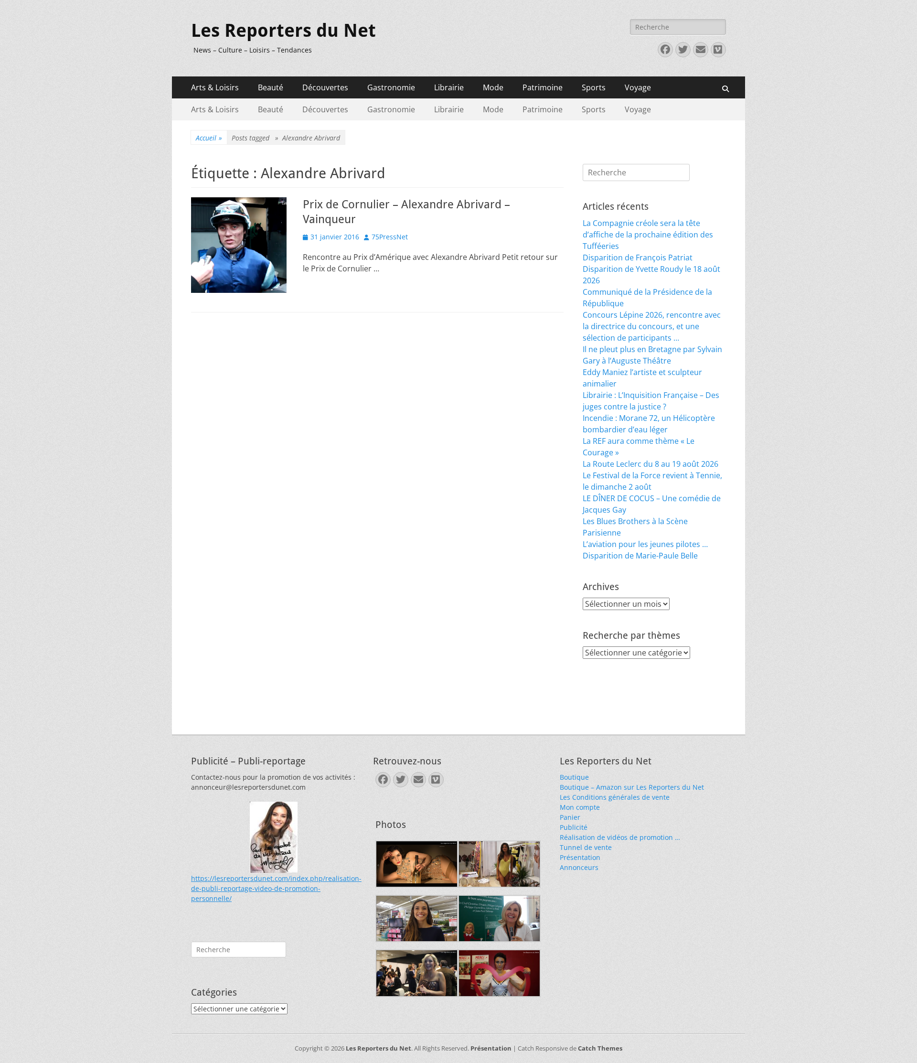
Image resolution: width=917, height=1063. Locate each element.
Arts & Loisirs (215, 87)
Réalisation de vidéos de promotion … (620, 837)
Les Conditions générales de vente (615, 797)
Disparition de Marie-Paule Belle (640, 555)
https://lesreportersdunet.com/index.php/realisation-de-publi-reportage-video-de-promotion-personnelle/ (276, 888)
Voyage (638, 87)
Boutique (574, 777)
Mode (493, 87)
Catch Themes (600, 1048)
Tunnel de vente (586, 847)
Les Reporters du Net (283, 30)
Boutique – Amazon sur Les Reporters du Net (632, 787)
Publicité (573, 827)
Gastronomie (391, 87)
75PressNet (390, 236)
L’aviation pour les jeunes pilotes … (645, 544)
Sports (594, 87)
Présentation (580, 857)
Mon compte (580, 807)
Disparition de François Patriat (638, 257)
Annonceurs (579, 867)
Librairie (449, 87)
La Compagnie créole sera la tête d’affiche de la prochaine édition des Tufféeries (648, 234)
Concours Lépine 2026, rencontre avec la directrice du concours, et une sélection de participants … (652, 326)
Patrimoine (542, 87)
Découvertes (325, 87)
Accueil (209, 137)
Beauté (270, 87)
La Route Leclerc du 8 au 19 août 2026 (650, 464)
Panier (570, 817)
